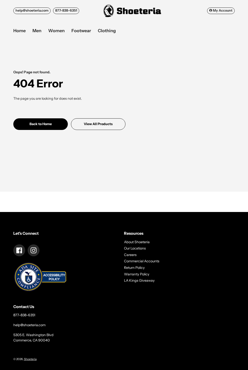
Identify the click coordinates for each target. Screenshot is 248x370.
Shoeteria (30, 359)
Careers (130, 255)
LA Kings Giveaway (139, 280)
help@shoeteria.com (32, 10)
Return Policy (134, 267)
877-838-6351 (66, 10)
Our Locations (135, 248)
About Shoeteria (137, 242)
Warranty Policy (136, 274)
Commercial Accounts (141, 261)
